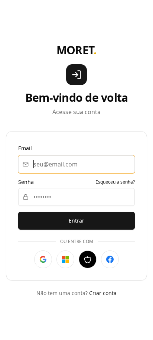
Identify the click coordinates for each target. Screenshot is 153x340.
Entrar (76, 220)
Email (25, 148)
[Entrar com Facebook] (110, 259)
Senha (26, 182)
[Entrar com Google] (43, 259)
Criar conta (103, 293)
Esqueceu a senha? (115, 182)
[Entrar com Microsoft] (65, 259)
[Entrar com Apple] (88, 259)
